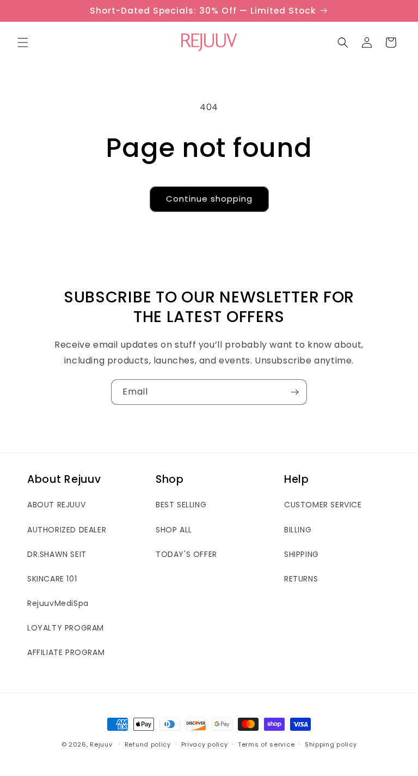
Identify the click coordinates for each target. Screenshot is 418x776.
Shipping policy (331, 744)
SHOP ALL (174, 529)
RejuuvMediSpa (58, 603)
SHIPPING (301, 554)
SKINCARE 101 (52, 578)
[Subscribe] (294, 392)
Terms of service (266, 744)
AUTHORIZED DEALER (66, 529)
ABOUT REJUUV (56, 504)
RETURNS (301, 578)
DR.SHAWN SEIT (57, 554)
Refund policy (148, 744)
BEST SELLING (181, 504)
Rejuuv (101, 744)
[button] (23, 42)
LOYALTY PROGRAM (65, 627)
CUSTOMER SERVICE (323, 504)
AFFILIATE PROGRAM (65, 652)
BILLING (297, 529)
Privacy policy (204, 744)
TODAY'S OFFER (186, 554)
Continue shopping (209, 198)
